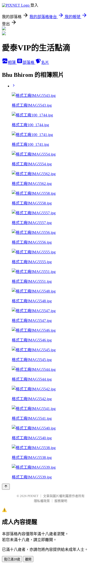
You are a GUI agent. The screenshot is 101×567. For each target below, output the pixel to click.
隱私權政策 (42, 501)
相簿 (12, 62)
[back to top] (6, 487)
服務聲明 (60, 501)
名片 (45, 62)
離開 (28, 559)
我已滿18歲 (12, 559)
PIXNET (32, 496)
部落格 (29, 62)
